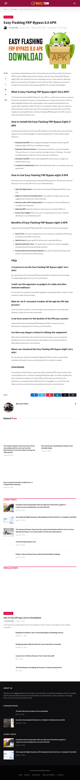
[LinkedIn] (6, 89)
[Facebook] (6, 79)
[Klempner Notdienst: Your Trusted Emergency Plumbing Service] (9, 635)
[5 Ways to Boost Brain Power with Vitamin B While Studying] (9, 557)
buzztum (37, 770)
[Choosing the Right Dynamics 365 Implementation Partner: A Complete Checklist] (9, 520)
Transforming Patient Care (26, 542)
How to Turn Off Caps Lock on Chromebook (22, 617)
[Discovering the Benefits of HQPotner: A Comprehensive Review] (21, 469)
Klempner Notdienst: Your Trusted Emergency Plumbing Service (39, 633)
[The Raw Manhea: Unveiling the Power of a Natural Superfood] (9, 670)
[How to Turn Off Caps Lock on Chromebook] (40, 593)
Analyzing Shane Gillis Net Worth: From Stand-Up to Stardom (38, 644)
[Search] (74, 3)
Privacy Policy (36, 775)
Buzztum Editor (14, 28)
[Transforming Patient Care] (9, 544)
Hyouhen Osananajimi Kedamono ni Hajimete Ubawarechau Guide (40, 720)
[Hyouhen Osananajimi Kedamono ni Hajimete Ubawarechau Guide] (9, 723)
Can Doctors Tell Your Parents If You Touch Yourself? (35, 656)
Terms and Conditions (48, 775)
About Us (27, 775)
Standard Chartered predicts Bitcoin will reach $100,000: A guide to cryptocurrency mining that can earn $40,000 (41, 506)
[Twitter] (6, 84)
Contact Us (60, 775)
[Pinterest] (6, 95)
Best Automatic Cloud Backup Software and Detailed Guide (57, 447)
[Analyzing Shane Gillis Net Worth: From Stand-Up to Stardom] (9, 647)
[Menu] (6, 3)
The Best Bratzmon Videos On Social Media (32, 711)
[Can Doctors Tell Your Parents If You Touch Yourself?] (9, 659)
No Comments (53, 28)
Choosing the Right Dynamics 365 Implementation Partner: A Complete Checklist (46, 517)
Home (20, 775)
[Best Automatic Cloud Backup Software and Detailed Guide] (58, 432)
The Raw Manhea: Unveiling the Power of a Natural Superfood (39, 667)
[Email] (6, 100)
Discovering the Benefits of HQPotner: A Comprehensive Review (18, 483)
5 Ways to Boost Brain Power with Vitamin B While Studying (38, 554)
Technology (8, 17)
